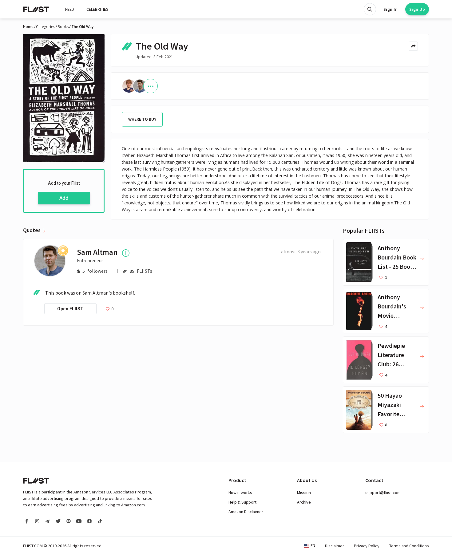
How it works (240, 492)
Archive (304, 502)
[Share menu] (413, 46)
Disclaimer (334, 546)
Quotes (32, 230)
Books (63, 27)
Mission (304, 492)
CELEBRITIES (97, 9)
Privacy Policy (366, 546)
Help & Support (242, 502)
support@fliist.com (383, 492)
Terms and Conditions (409, 546)
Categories (45, 27)
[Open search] (370, 9)
